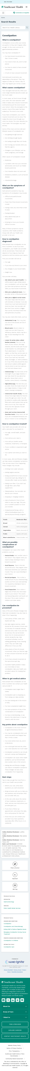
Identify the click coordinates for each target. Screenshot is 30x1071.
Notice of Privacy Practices (14, 1048)
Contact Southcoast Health (15, 1036)
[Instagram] (17, 1000)
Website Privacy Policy (14, 1045)
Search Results (8, 22)
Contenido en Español (22, 12)
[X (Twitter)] (8, 1000)
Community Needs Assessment (14, 1058)
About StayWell (8, 969)
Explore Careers (15, 1030)
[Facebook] (3, 1000)
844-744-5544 (8, 1)
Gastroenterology (9, 901)
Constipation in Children (11, 940)
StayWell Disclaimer (17, 971)
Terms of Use (17, 969)
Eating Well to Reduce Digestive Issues (15, 929)
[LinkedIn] (13, 1000)
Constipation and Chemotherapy (13, 926)
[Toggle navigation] (3, 12)
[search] (13, 28)
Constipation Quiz (9, 947)
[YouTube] (22, 1000)
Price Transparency (14, 1051)
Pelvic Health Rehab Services (12, 908)
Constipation (7, 923)
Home (3, 17)
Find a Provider (15, 1024)
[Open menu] (26, 7)
